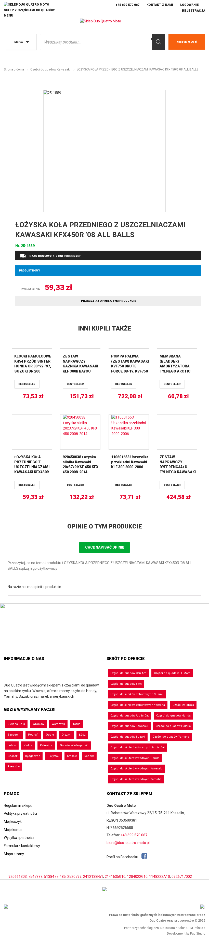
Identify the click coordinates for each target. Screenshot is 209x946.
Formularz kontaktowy (22, 846)
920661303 (17, 877)
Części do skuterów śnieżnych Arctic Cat (137, 747)
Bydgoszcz (32, 756)
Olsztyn (66, 734)
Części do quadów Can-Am (128, 673)
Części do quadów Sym (126, 683)
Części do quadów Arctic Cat (129, 715)
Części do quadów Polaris (173, 726)
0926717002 (182, 877)
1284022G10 (137, 877)
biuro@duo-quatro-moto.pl (128, 843)
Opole (50, 734)
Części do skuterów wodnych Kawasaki (136, 768)
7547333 (35, 877)
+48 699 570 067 (127, 5)
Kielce (28, 745)
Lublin (12, 745)
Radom (89, 756)
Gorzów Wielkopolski (74, 745)
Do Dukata (167, 928)
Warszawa (58, 724)
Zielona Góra (16, 724)
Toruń (76, 724)
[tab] (104, 526)
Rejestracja (193, 10)
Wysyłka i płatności (19, 838)
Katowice (46, 745)
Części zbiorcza (183, 705)
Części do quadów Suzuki (127, 736)
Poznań (33, 734)
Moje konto (13, 830)
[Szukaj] (158, 42)
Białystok (53, 756)
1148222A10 (159, 877)
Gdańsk (13, 756)
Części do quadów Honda (173, 715)
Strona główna (14, 69)
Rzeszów (14, 766)
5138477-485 (55, 877)
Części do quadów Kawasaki (50, 69)
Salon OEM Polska (190, 928)
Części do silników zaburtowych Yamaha (137, 705)
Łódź (82, 734)
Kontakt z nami (160, 5)
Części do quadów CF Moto (172, 673)
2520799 (74, 877)
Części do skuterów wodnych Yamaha (135, 779)
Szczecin (14, 734)
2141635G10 (115, 877)
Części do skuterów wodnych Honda (134, 758)
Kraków (72, 756)
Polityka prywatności (20, 813)
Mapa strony (14, 854)
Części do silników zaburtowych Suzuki (136, 694)
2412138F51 (93, 877)
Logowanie (189, 5)
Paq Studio (197, 933)
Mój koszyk (13, 822)
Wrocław (38, 724)
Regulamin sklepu (18, 806)
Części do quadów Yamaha (171, 736)
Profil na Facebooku (123, 857)
